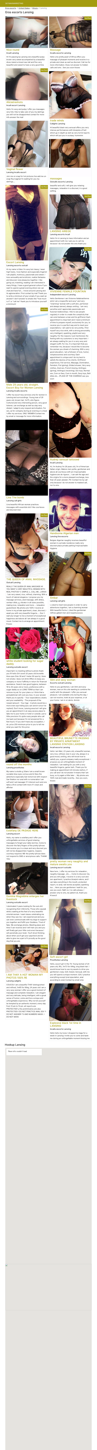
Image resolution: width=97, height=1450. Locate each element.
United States (24, 8)
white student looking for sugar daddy (24, 662)
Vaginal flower (14, 169)
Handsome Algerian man (64, 533)
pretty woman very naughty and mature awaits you (69, 863)
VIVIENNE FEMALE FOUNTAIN (68, 291)
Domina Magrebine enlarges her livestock (25, 898)
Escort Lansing (15, 262)
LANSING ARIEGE (60, 231)
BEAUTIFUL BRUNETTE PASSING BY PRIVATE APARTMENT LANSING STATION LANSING (69, 741)
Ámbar (54, 597)
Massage (55, 49)
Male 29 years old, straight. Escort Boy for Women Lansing (24, 386)
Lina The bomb (15, 497)
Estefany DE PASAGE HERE (22, 830)
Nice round (12, 49)
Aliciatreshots (14, 102)
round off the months (19, 764)
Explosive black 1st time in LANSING (65, 1024)
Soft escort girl (59, 956)
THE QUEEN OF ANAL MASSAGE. (26, 579)
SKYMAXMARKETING (14, 3)
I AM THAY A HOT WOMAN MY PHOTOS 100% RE (24, 976)
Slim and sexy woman (62, 679)
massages (56, 178)
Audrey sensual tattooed (64, 459)
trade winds (57, 120)
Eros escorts (10, 8)
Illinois (35, 8)
